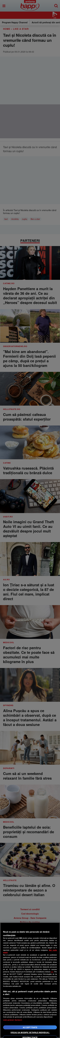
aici (52, 971)
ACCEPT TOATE (30, 1027)
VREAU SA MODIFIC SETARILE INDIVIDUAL (29, 1032)
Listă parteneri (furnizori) (12, 1020)
